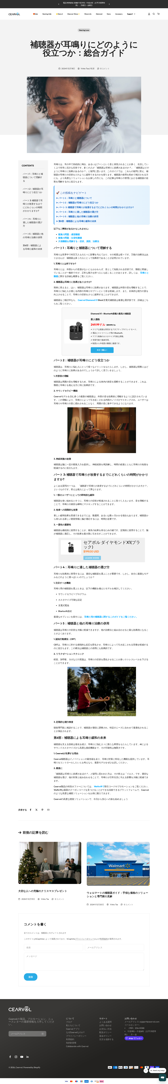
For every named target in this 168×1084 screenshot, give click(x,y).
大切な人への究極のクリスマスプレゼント (42, 891)
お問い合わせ (105, 1025)
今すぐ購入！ (102, 350)
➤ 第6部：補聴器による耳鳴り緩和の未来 (76, 221)
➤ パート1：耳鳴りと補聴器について (74, 198)
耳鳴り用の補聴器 (92, 616)
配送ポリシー (105, 1032)
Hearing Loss (84, 30)
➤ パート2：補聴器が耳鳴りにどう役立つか (77, 202)
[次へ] (109, 4)
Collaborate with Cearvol (77, 1046)
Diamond (99, 14)
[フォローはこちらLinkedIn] (27, 1056)
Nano (109, 14)
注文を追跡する (106, 1039)
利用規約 (104, 939)
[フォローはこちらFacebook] (10, 1056)
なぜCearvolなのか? (75, 1032)
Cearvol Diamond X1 (88, 300)
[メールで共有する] (48, 810)
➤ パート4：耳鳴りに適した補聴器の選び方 (77, 212)
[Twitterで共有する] (36, 810)
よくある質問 (105, 1022)
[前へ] (58, 4)
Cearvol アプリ (73, 1029)
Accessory (119, 14)
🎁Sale (35, 14)
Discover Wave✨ (73, 14)
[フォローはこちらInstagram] (15, 1056)
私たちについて (73, 1025)
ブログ (69, 1022)
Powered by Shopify (31, 1067)
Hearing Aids (46, 14)
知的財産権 (71, 1042)
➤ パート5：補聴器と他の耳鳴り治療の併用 (77, 216)
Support (130, 14)
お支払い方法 (105, 1029)
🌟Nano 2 (59, 14)
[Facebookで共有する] (30, 810)
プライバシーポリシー (84, 939)
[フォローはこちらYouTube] (21, 1056)
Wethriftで (99, 786)
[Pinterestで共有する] (42, 810)
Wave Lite (87, 14)
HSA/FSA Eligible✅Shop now (84, 4)
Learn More (92, 558)
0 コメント (104, 68)
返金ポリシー (105, 1036)
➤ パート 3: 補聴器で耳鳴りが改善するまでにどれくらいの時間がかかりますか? (95, 207)
